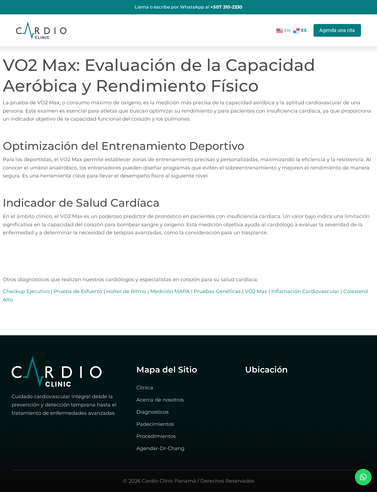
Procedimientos (156, 436)
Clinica (144, 387)
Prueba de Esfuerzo (78, 291)
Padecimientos (155, 424)
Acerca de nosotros (160, 400)
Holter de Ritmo (126, 291)
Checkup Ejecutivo (26, 291)
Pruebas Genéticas (217, 291)
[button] (363, 477)
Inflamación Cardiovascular (305, 291)
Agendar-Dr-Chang (160, 448)
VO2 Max (256, 291)
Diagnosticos (152, 412)
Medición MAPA (170, 291)
